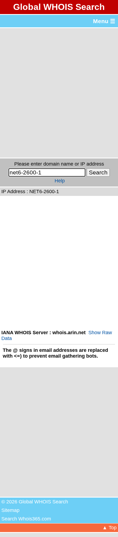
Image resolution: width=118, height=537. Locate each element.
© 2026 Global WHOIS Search (34, 501)
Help (60, 181)
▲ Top (109, 527)
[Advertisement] (59, 93)
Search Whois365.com (26, 519)
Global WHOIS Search (59, 7)
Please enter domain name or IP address (59, 164)
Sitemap (10, 510)
